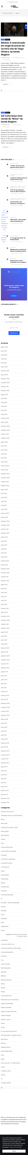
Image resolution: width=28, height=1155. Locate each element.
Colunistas (4, 855)
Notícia (3, 991)
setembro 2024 (5, 438)
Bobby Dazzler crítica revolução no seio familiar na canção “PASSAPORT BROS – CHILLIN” (18, 263)
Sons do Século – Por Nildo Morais (10, 1063)
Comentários (6, 59)
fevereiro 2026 (5, 371)
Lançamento (4, 940)
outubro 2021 (5, 577)
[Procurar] (26, 6)
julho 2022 (4, 541)
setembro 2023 (5, 485)
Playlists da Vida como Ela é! (8, 1011)
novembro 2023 (5, 477)
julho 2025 (4, 398)
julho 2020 (4, 636)
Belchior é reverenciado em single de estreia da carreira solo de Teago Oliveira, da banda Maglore (13, 48)
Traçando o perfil (6, 1071)
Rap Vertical (4, 1039)
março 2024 (4, 462)
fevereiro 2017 (5, 790)
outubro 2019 (5, 664)
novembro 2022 (5, 525)
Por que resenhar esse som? (9, 1031)
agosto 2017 (4, 767)
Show (2, 1055)
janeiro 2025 (4, 422)
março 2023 (4, 509)
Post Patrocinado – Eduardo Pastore (11, 1035)
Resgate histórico (6, 1047)
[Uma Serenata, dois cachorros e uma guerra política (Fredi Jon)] (4, 202)
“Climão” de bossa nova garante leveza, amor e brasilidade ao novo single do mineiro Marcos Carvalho (18, 168)
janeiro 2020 (4, 652)
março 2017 (4, 786)
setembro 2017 (5, 763)
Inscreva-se (14, 333)
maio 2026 (4, 359)
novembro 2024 (5, 430)
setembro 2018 (5, 715)
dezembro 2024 (5, 426)
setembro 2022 (5, 533)
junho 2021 (4, 592)
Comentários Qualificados (8, 859)
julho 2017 (4, 771)
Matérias (3, 976)
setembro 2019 (5, 668)
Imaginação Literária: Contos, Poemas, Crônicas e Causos (18, 187)
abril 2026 (3, 363)
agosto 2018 (4, 719)
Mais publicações (5, 968)
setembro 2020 (5, 628)
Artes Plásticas (5, 835)
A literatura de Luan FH (7, 811)
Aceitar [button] (14, 1151)
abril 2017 (3, 782)
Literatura (4, 956)
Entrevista (4, 891)
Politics (3, 1027)
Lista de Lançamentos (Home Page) (11, 948)
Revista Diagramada (6, 1051)
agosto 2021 (4, 584)
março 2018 (4, 739)
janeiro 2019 (4, 699)
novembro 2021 (5, 573)
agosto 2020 (4, 632)
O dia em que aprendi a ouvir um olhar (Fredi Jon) (17, 190)
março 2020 (4, 644)
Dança (2, 871)
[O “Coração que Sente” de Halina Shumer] (4, 238)
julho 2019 (4, 676)
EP (1, 898)
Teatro (3, 1067)
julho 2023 (4, 493)
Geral (2, 922)
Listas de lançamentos (7, 952)
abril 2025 (3, 410)
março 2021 (4, 604)
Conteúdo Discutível (6, 863)
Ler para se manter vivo (7, 944)
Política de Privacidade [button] (15, 1147)
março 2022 (4, 557)
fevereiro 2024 (5, 466)
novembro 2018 (5, 707)
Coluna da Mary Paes (7, 847)
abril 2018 (3, 735)
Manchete (3, 972)
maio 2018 (4, 731)
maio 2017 (4, 778)
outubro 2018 (5, 711)
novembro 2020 (5, 620)
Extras (2, 914)
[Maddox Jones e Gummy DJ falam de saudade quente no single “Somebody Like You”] (4, 250)
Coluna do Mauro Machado (8, 851)
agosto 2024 (4, 442)
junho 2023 (4, 497)
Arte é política (5, 831)
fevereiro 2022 (5, 561)
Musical (3, 988)
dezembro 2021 (5, 569)
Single (2, 1059)
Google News (4, 926)
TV (1, 1079)
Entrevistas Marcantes (7, 895)
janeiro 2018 (4, 747)
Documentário (5, 875)
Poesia (3, 1023)
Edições (3, 883)
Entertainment (5, 887)
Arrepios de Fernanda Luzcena (9, 827)
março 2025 (4, 414)
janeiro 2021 (4, 612)
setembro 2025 (5, 390)
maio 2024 (4, 454)
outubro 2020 (5, 624)
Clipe (2, 843)
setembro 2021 (5, 580)
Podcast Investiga (6, 1015)
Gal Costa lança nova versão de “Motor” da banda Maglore (12, 118)
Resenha (3, 1043)
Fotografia (4, 918)
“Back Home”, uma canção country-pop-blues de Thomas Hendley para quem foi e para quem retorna (18, 222)
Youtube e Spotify (6, 1083)
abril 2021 (3, 600)
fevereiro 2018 (5, 743)
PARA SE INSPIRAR (6, 1007)
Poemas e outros (5, 1019)
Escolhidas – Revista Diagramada (10, 902)
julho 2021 (4, 588)
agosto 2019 (4, 672)
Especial (3, 906)
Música (3, 984)
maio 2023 (4, 501)
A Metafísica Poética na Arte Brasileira (11, 815)
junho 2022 (4, 545)
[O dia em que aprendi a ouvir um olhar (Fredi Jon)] (4, 190)
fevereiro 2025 (5, 418)
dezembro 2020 (5, 616)
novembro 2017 (5, 755)
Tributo (3, 1075)
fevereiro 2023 (5, 513)
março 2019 (4, 691)
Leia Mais (5, 84)
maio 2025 (4, 406)
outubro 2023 (5, 481)
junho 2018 (4, 727)
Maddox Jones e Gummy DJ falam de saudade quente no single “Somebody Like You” (18, 252)
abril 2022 (3, 553)
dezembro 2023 (5, 474)
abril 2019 (3, 687)
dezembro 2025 (5, 378)
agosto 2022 (4, 537)
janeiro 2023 (4, 517)
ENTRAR (14, 296)
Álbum (2, 819)
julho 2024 (4, 446)
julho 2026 (4, 351)
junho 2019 (4, 679)
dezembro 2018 (5, 703)
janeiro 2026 (4, 375)
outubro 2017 (5, 759)
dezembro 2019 (5, 656)
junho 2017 (4, 775)
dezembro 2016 (5, 798)
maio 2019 (4, 683)
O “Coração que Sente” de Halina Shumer (18, 238)
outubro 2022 (5, 529)
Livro (2, 960)
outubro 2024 (5, 434)
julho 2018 (4, 723)
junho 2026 (4, 355)
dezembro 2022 (5, 521)
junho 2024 (4, 450)
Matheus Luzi (5, 57)
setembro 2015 (5, 802)
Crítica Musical (5, 867)
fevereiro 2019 (5, 695)
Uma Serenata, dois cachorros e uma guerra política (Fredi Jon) (17, 203)
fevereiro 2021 (5, 608)
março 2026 (4, 367)
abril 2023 (3, 505)
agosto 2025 (4, 394)
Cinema (3, 839)
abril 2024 (3, 458)
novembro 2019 (5, 660)
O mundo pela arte (6, 995)
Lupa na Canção (14, 163)
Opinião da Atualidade (7, 1003)
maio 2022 (4, 549)
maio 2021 (4, 596)
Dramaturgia (4, 879)
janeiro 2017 (4, 794)
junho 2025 (4, 402)
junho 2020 (4, 640)
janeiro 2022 (4, 565)
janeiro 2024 (4, 470)
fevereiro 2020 (5, 648)
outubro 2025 (5, 386)
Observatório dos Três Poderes (16, 175)
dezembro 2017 (5, 751)
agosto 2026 (4, 347)
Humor (3, 930)
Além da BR (13, 217)
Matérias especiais (6, 980)
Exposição (3, 910)
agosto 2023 (4, 489)
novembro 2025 (5, 382)
